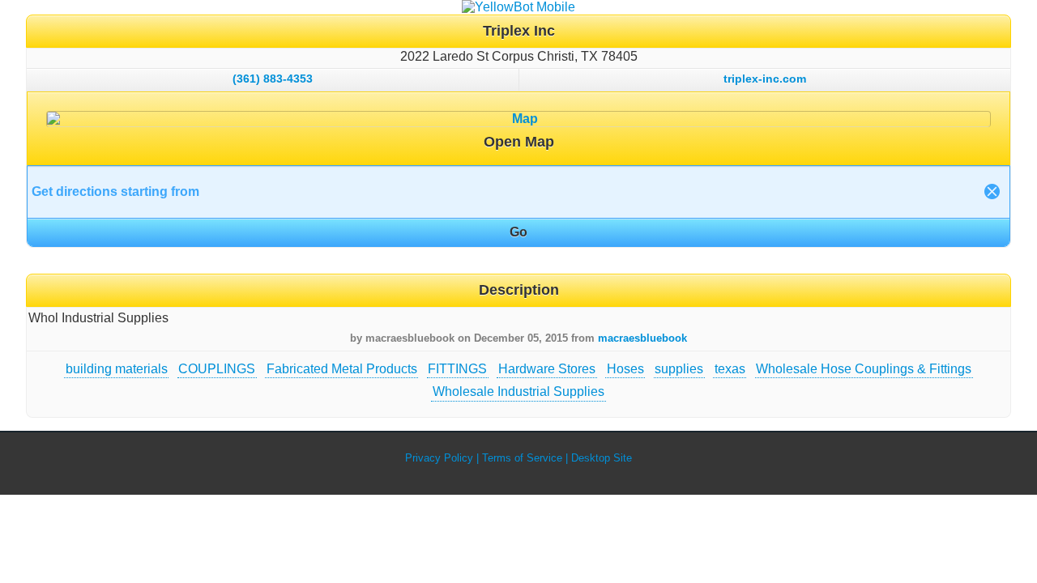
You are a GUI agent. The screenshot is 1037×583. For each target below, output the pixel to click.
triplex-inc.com (764, 78)
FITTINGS (457, 369)
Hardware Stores (546, 369)
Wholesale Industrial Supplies (518, 391)
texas (730, 369)
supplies (679, 369)
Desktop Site (601, 458)
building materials (117, 369)
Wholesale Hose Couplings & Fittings (863, 369)
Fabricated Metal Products (342, 369)
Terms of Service (522, 458)
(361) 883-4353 (273, 78)
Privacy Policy (439, 458)
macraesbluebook (642, 338)
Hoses (625, 369)
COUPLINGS (216, 369)
